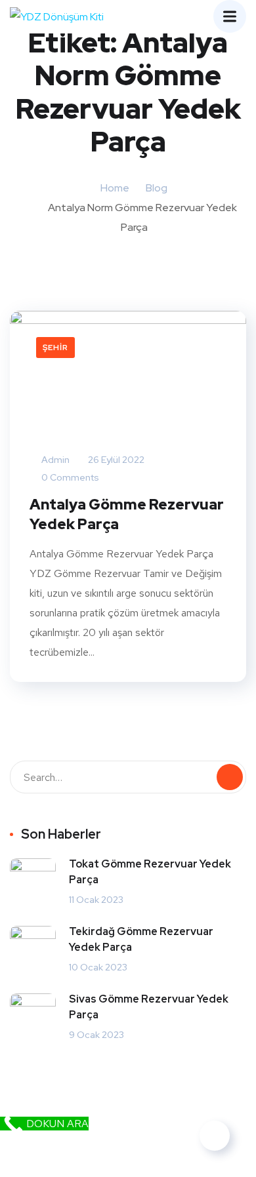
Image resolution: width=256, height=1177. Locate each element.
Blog (156, 188)
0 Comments (69, 477)
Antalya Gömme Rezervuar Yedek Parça (127, 514)
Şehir (55, 347)
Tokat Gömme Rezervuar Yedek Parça (150, 872)
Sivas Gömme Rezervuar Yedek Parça (148, 1007)
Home (114, 188)
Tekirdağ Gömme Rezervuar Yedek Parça (141, 939)
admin (54, 460)
